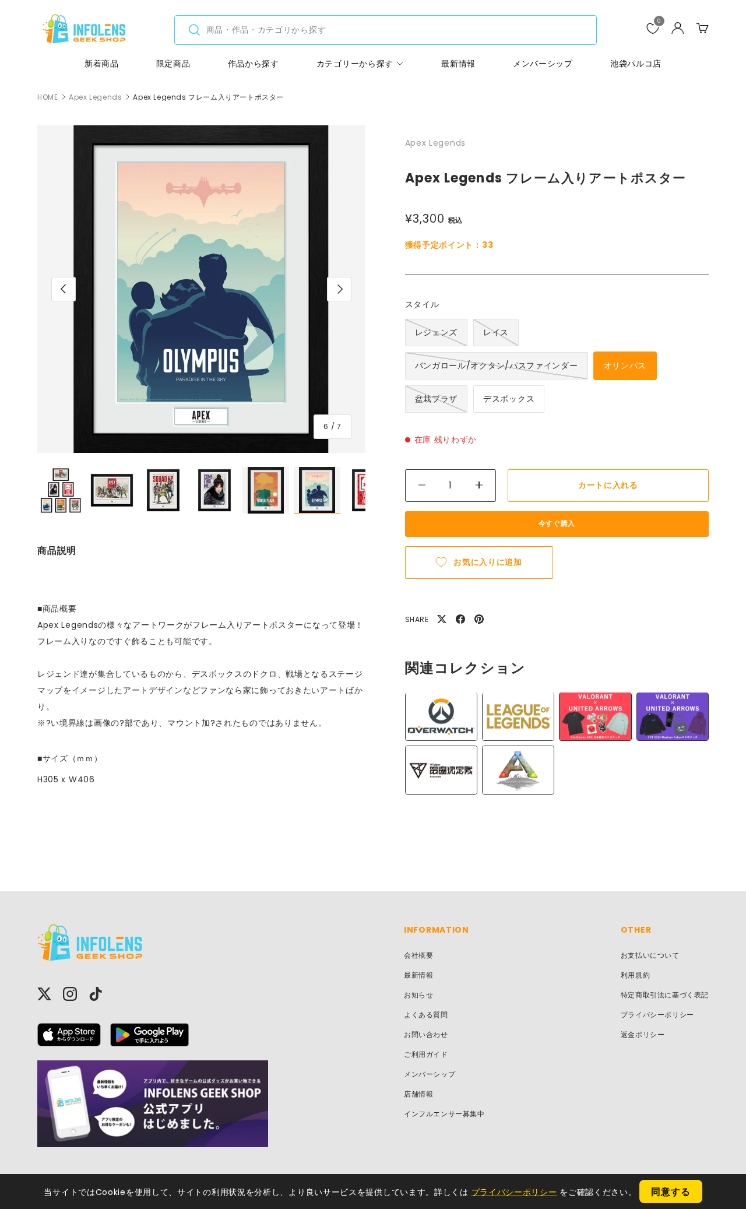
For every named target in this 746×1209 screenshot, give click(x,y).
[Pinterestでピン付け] (479, 619)
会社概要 (418, 955)
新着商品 (102, 63)
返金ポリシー (643, 1034)
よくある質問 (426, 1015)
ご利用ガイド (426, 1054)
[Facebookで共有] (460, 619)
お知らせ (418, 995)
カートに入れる (608, 485)
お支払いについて (650, 955)
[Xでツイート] (441, 619)
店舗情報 (418, 1094)
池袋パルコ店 (635, 63)
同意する (670, 1192)
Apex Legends (95, 97)
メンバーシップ (543, 63)
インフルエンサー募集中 (444, 1114)
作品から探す (253, 63)
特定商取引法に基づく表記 (665, 995)
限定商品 (173, 63)
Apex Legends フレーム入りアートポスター (208, 97)
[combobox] (385, 30)
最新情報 (458, 63)
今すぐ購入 (557, 523)
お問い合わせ (426, 1034)
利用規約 (635, 975)
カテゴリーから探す (354, 63)
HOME (47, 97)
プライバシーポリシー (657, 1015)
